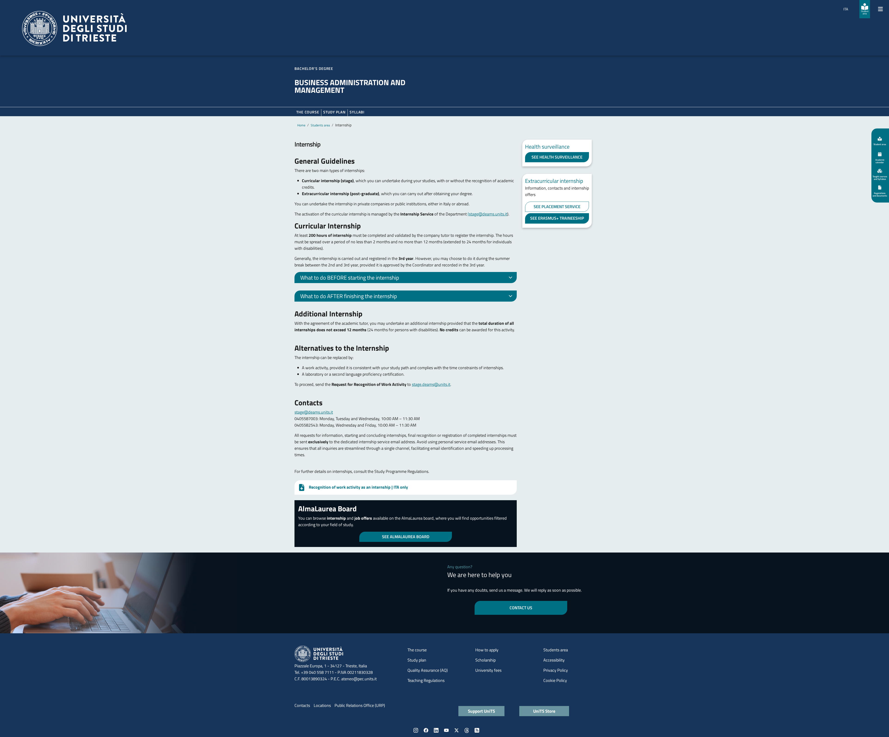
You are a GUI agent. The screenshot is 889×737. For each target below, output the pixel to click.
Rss (477, 730)
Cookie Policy (555, 680)
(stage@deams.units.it (487, 214)
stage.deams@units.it (431, 384)
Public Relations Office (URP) (360, 705)
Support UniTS (481, 711)
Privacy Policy (555, 670)
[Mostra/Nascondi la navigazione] (880, 9)
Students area (320, 125)
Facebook (426, 730)
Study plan (334, 112)
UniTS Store (544, 711)
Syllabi (357, 112)
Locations (322, 705)
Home (301, 125)
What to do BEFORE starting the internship (349, 277)
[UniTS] (74, 28)
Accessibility (554, 660)
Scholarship (485, 660)
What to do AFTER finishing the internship (348, 296)
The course (307, 112)
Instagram (416, 730)
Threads (466, 730)
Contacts (302, 705)
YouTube (446, 730)
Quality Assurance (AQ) (427, 670)
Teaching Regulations (425, 680)
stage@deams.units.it (313, 412)
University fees (488, 670)
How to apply (486, 650)
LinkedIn (436, 730)
